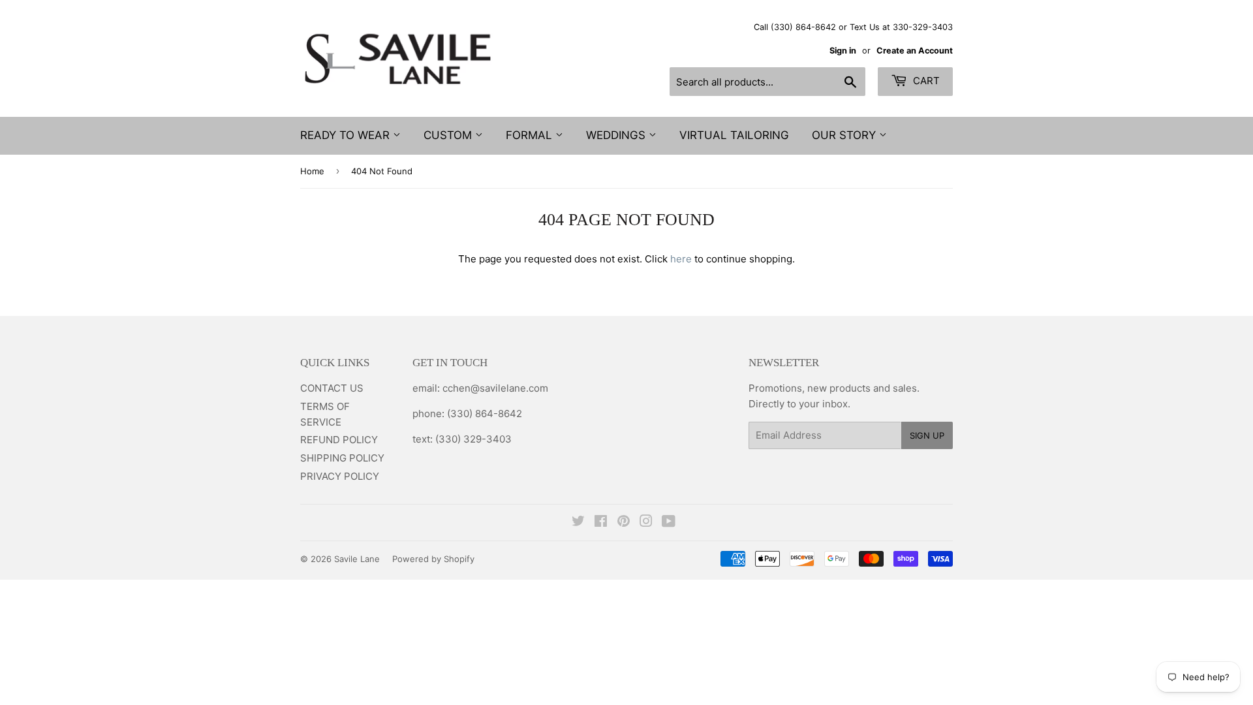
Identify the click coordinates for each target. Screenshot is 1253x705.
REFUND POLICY (339, 439)
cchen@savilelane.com (494, 388)
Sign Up (927, 435)
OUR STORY (845, 135)
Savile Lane (357, 559)
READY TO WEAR (346, 135)
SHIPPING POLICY (342, 458)
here (681, 259)
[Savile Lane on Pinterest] (623, 522)
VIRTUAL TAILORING (734, 135)
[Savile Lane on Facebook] (601, 522)
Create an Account (914, 50)
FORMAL (530, 135)
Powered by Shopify (433, 559)
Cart (925, 80)
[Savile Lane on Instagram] (646, 522)
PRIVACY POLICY (339, 476)
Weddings (617, 135)
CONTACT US (332, 388)
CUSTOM (449, 135)
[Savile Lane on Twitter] (578, 522)
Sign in (842, 50)
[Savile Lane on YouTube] (668, 522)
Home (312, 171)
